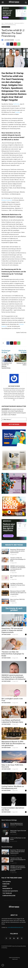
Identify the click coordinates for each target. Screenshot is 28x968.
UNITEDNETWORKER (9, 40)
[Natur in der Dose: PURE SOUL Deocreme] (5, 601)
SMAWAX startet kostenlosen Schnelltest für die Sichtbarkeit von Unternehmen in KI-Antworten (14, 677)
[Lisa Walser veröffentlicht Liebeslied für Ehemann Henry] (5, 585)
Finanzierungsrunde (9, 23)
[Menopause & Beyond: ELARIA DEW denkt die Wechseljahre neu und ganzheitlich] (5, 593)
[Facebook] (8, 44)
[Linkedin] (13, 938)
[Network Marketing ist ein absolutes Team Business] (5, 825)
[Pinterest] (15, 44)
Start (3, 23)
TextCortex (16, 104)
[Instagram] (10, 938)
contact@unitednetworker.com (15, 927)
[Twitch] (17, 938)
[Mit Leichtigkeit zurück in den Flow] (5, 577)
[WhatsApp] (18, 44)
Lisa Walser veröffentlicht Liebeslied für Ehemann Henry (12, 721)
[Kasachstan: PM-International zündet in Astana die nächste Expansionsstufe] (5, 551)
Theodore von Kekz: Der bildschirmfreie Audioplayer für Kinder (18, 559)
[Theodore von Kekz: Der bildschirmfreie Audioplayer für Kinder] (5, 559)
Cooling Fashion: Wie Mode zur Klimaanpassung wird (13, 787)
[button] (3, 965)
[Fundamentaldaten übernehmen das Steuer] (14, 800)
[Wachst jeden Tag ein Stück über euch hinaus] (5, 832)
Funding (17, 112)
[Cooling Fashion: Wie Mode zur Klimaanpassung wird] (14, 778)
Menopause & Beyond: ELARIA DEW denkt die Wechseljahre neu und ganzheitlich (18, 592)
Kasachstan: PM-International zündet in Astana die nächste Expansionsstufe (17, 551)
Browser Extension (7, 200)
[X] (11, 44)
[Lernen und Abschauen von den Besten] (5, 839)
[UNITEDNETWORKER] (3, 40)
